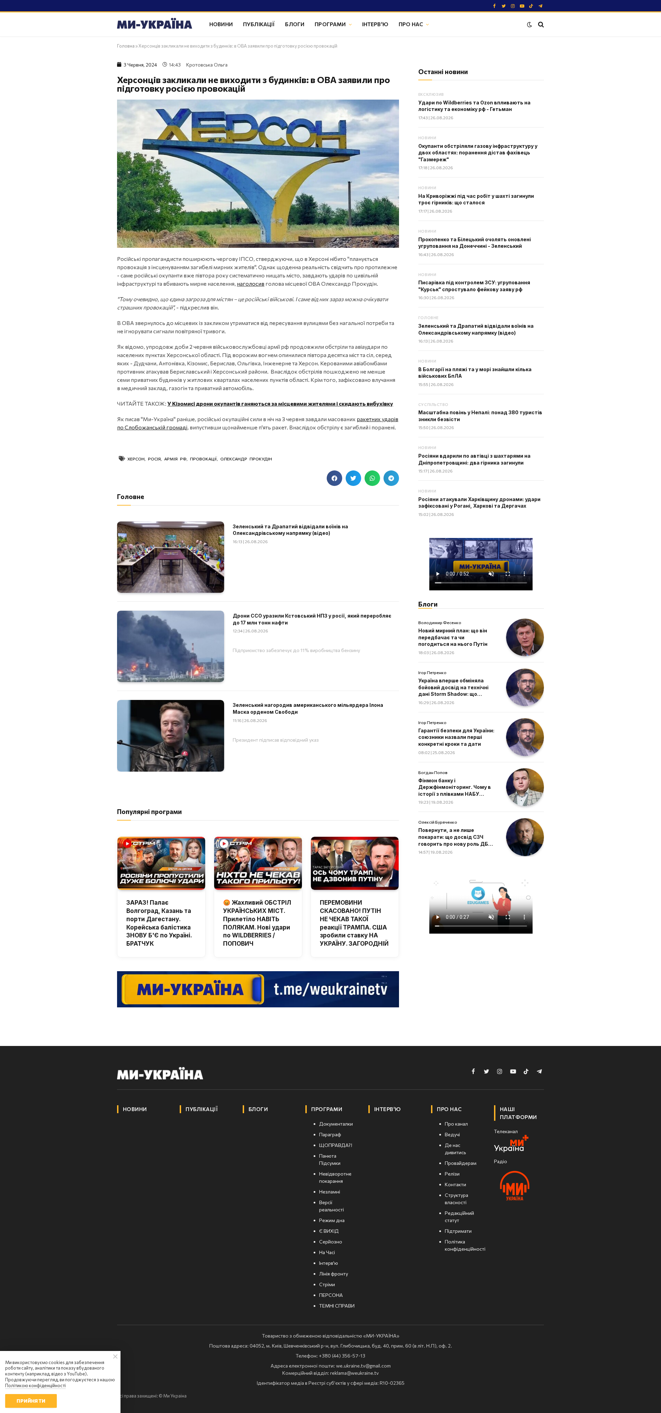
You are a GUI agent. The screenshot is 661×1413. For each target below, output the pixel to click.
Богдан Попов (433, 772)
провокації (203, 458)
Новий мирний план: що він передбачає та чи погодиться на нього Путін (452, 637)
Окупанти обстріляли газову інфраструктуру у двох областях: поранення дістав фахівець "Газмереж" (477, 152)
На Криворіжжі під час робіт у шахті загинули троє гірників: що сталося (476, 199)
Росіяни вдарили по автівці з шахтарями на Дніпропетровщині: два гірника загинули (474, 459)
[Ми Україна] (154, 24)
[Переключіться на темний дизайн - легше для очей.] (529, 24)
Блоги (294, 24)
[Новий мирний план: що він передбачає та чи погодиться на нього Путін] (525, 638)
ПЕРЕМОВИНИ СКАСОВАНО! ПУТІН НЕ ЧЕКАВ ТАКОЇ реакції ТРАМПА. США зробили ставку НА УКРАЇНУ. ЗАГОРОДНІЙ (354, 923)
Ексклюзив (431, 94)
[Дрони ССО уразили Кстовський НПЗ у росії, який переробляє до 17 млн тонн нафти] (170, 646)
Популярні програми (149, 811)
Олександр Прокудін (246, 458)
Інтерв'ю (375, 24)
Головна (126, 46)
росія (154, 458)
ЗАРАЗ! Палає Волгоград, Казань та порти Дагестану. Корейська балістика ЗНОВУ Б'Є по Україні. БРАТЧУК (159, 923)
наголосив (250, 283)
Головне (428, 317)
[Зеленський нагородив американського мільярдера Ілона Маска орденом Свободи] (170, 735)
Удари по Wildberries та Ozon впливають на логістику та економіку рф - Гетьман (474, 106)
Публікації (259, 24)
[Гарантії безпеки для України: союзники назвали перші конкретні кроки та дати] (525, 737)
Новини (221, 24)
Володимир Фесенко (439, 622)
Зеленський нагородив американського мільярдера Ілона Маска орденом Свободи (308, 708)
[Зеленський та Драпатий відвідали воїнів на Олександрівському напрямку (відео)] (170, 557)
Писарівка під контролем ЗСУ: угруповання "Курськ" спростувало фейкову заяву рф (474, 285)
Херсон (136, 458)
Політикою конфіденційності (35, 1385)
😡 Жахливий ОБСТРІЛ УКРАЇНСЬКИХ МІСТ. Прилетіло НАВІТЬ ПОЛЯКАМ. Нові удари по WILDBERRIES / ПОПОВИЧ (257, 923)
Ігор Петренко (432, 672)
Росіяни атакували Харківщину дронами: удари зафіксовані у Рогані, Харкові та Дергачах (479, 502)
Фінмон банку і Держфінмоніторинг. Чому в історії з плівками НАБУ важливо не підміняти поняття (454, 787)
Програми (330, 24)
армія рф (175, 458)
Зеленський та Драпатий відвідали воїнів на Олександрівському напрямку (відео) (290, 529)
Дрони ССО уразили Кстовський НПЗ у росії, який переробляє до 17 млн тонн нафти (312, 619)
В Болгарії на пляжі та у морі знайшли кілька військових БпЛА (475, 372)
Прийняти (31, 1401)
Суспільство (433, 404)
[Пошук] (540, 24)
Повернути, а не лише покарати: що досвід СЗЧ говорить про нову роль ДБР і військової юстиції (456, 837)
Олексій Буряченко (437, 822)
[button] (334, 478)
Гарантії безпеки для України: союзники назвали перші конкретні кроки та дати (456, 737)
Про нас (411, 24)
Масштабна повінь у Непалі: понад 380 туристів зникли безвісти (480, 415)
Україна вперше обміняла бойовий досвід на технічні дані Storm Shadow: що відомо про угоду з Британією (457, 688)
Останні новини (443, 71)
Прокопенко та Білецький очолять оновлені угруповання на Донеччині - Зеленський (474, 242)
